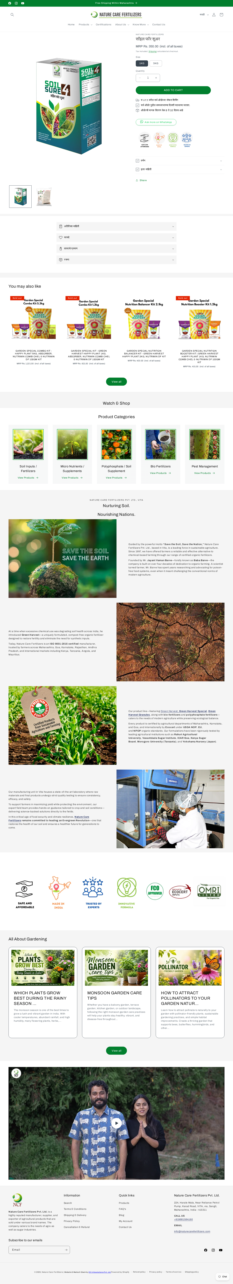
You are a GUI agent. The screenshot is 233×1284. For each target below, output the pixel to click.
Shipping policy (192, 1272)
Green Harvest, (169, 711)
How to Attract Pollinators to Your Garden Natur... (185, 998)
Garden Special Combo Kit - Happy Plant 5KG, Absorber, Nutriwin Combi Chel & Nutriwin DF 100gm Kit (34, 355)
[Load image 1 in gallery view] (20, 197)
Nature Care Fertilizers (52, 1272)
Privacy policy (155, 1272)
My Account (126, 1221)
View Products (26, 477)
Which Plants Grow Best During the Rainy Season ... (40, 998)
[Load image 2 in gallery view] (44, 197)
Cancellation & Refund (77, 1227)
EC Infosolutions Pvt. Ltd (100, 1272)
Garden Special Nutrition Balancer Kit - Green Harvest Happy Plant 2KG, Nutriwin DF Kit (144, 354)
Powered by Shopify (120, 1272)
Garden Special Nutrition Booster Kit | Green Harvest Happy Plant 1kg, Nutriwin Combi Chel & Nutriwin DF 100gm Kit (199, 357)
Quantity (140, 71)
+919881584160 (183, 1219)
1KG (141, 63)
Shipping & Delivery (75, 1215)
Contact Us (125, 1227)
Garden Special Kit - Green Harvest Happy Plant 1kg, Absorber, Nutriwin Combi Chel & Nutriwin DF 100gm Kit (89, 355)
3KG (155, 63)
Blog (121, 1215)
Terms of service (173, 1272)
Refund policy (139, 1272)
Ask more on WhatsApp (158, 122)
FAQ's (122, 1209)
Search (68, 1203)
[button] (12, 14)
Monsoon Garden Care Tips (114, 995)
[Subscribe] (66, 1250)
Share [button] (143, 180)
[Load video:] (116, 1123)
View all (116, 381)
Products (124, 1203)
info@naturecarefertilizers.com (192, 1231)
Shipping (153, 51)
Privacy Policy (72, 1221)
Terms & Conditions (75, 1209)
